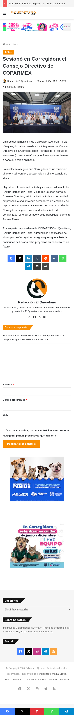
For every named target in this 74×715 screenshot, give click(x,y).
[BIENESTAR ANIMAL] (37, 500)
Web (5, 415)
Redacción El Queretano (19, 81)
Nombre (8, 384)
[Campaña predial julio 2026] (37, 26)
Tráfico (16, 44)
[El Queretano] (23, 13)
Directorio (17, 679)
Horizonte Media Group (53, 673)
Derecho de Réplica (35, 679)
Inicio (8, 44)
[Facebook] (11, 258)
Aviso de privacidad (59, 679)
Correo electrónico (15, 399)
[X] (19, 258)
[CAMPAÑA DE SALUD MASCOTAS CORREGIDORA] (37, 567)
